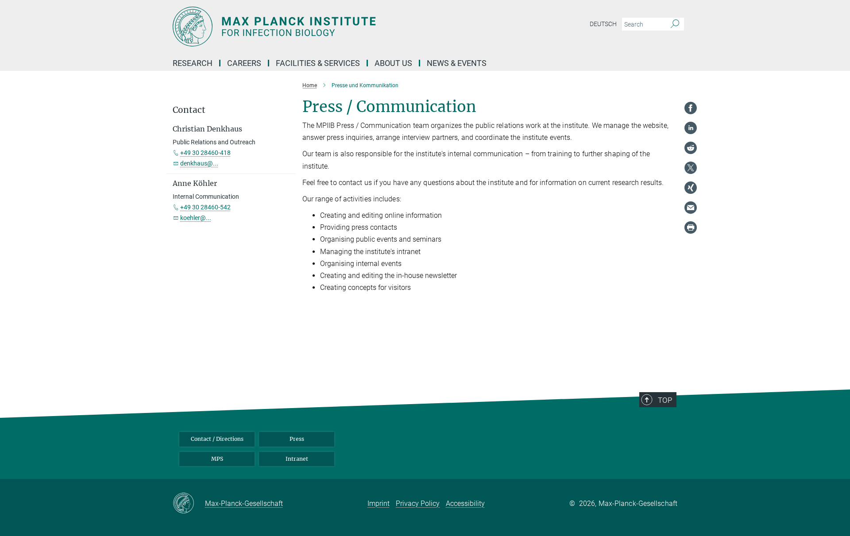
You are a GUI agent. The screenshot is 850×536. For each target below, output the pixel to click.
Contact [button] (189, 110)
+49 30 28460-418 (205, 152)
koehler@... (195, 217)
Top (665, 400)
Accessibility (465, 503)
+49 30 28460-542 (205, 207)
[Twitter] (690, 167)
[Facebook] (690, 108)
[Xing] (690, 187)
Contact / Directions (217, 439)
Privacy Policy (418, 503)
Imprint (378, 503)
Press (297, 439)
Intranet (297, 458)
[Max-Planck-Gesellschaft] (189, 503)
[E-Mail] (690, 207)
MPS (217, 458)
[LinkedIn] (690, 128)
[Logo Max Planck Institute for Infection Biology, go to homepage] (339, 26)
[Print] (690, 227)
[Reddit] (690, 147)
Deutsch (603, 23)
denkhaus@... (199, 163)
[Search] (675, 24)
